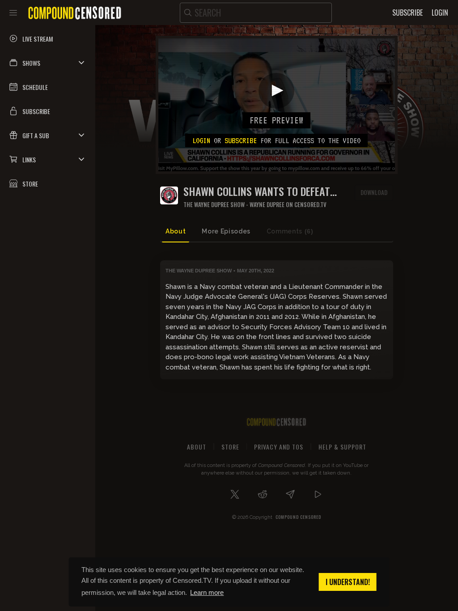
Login (201, 140)
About (175, 231)
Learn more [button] (207, 592)
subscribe (241, 140)
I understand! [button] (348, 582)
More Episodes (226, 231)
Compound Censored (298, 516)
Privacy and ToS (278, 446)
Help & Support (342, 446)
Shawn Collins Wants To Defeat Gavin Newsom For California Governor (256, 191)
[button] (47, 62)
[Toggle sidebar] (13, 12)
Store (230, 446)
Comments (290, 231)
